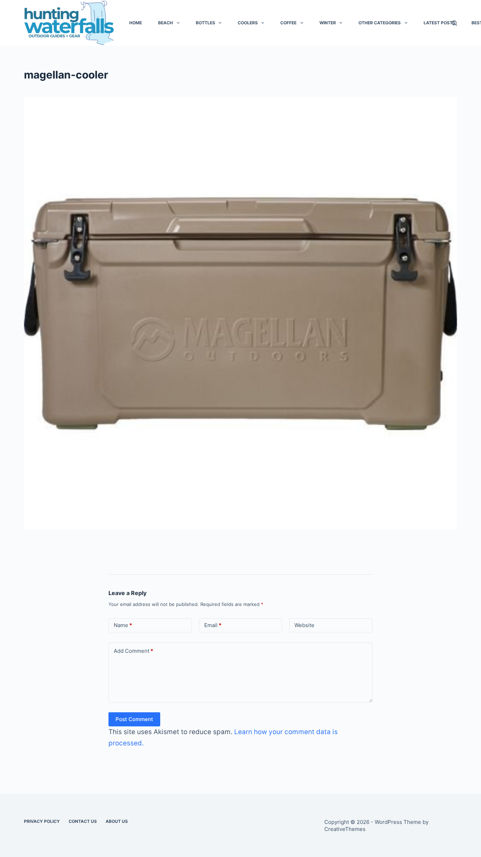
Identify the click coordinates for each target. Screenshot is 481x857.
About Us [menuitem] (117, 821)
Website (304, 625)
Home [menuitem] (135, 22)
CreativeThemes (345, 829)
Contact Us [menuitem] (83, 821)
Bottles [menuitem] (205, 22)
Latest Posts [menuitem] (439, 22)
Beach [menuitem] (165, 22)
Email (212, 625)
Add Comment (133, 651)
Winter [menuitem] (327, 22)
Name (123, 625)
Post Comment (134, 719)
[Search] (454, 23)
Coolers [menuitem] (248, 22)
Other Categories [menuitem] (379, 22)
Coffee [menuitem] (288, 22)
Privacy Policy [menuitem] (42, 821)
